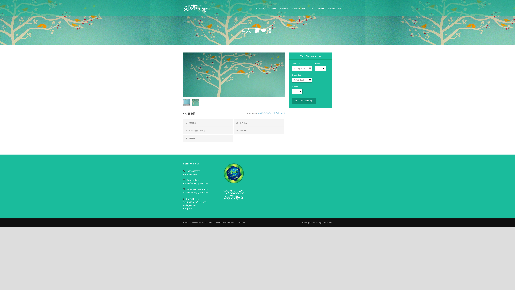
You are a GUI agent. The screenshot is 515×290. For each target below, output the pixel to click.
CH (339, 8)
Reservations (198, 223)
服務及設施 (284, 8)
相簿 (311, 8)
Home (186, 223)
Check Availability (303, 101)
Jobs (210, 223)
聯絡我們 (331, 8)
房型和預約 (260, 8)
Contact (241, 223)
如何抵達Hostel (299, 8)
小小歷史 (320, 8)
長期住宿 (272, 8)
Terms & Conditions (225, 223)
